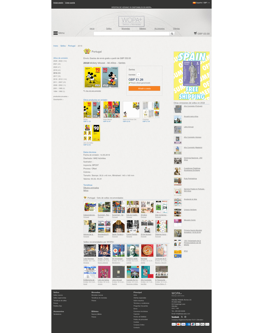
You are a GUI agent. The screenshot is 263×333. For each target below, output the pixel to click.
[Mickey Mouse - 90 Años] (91, 109)
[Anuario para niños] (178, 119)
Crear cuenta (70, 2)
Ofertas (176, 29)
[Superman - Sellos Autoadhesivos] (118, 207)
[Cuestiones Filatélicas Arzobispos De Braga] (178, 171)
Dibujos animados (91, 187)
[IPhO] (178, 254)
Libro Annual (117, 280)
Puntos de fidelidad (140, 316)
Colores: (87, 172)
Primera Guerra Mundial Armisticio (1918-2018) (193, 231)
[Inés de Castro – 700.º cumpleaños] (132, 207)
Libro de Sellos (103, 280)
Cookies (136, 322)
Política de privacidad (141, 319)
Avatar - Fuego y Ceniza (107, 258)
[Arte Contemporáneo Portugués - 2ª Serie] (161, 207)
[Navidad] (147, 250)
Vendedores (57, 314)
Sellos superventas (59, 298)
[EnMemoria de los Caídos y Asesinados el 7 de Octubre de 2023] (89, 272)
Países (55, 303)
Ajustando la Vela (190, 199)
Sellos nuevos (58, 295)
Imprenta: (87, 165)
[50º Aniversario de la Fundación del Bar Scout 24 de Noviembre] (118, 250)
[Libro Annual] (118, 272)
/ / (202, 2)
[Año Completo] (147, 272)
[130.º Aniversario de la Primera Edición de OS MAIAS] (178, 244)
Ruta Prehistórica (190, 178)
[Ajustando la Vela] (178, 202)
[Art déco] (147, 207)
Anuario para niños (191, 116)
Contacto (137, 327)
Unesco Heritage (190, 209)
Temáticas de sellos (60, 300)
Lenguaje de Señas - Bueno (165, 258)
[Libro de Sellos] (104, 272)
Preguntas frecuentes (141, 306)
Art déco (144, 215)
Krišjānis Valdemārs (133, 258)
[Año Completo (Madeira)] (178, 150)
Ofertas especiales (140, 298)
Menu (61, 33)
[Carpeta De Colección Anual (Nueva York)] (132, 272)
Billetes (142, 29)
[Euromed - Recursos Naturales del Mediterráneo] (104, 207)
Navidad (144, 258)
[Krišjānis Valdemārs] (132, 250)
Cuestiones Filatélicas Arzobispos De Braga (192, 169)
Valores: (86, 178)
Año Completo (146, 280)
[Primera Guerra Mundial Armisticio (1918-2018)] (178, 233)
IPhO (186, 251)
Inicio (92, 29)
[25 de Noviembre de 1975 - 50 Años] (147, 226)
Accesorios (160, 29)
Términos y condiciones (141, 303)
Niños (85, 190)
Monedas (126, 29)
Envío (135, 308)
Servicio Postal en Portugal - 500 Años (194, 190)
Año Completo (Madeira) (193, 147)
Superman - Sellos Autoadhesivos (125, 215)
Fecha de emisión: (91, 154)
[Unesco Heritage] (178, 212)
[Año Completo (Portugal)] (178, 109)
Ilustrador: (87, 161)
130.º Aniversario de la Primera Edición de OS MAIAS (192, 242)
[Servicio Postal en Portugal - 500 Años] (178, 192)
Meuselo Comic (190, 220)
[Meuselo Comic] (178, 223)
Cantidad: (132, 75)
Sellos (109, 29)
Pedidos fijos (57, 306)
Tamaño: (87, 175)
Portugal (71, 45)
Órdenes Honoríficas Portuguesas (167, 234)
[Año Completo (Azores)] (178, 140)
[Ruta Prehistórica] (178, 181)
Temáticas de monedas (99, 298)
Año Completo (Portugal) (193, 106)
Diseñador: (88, 158)
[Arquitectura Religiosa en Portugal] (104, 226)
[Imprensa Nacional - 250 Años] (178, 161)
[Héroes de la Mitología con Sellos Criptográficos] (89, 226)
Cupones (137, 314)
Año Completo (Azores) (192, 137)
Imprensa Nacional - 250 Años (193, 159)
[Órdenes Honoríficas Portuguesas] (161, 226)
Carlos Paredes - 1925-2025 (137, 234)
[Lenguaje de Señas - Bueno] (161, 250)
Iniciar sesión (58, 2)
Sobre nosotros (139, 300)
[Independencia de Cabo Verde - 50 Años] (89, 207)
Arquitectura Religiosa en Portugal (110, 234)
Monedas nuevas (97, 295)
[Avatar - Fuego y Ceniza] (104, 250)
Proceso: (87, 168)
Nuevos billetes (97, 314)
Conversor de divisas (141, 311)
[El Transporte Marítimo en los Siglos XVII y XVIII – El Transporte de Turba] (161, 272)
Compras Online (139, 325)
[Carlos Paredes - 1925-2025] (132, 226)
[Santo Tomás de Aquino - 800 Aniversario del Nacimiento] (118, 226)
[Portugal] (87, 51)
